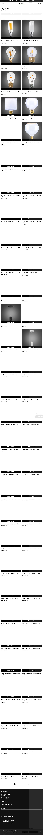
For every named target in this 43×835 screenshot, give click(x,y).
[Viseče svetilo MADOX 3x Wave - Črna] (11, 587)
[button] (1, 3)
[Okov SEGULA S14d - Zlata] (11, 765)
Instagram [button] (3, 808)
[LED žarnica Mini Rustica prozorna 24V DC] (11, 80)
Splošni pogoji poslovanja (9, 820)
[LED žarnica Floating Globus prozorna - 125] (11, 131)
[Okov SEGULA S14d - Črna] (32, 740)
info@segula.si (4, 798)
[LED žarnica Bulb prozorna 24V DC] (32, 80)
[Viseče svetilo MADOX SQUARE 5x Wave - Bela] (32, 688)
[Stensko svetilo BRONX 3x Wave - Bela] (32, 487)
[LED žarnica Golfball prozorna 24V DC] (32, 55)
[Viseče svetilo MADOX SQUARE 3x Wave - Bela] (32, 662)
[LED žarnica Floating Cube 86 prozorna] (11, 106)
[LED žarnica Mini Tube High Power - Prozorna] (11, 29)
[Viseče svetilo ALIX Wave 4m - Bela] (32, 388)
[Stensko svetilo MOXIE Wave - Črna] (11, 438)
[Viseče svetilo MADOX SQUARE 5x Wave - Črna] (11, 688)
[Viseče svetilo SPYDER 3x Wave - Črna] (11, 512)
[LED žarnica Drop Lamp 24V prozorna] (11, 55)
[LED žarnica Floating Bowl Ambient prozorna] (32, 261)
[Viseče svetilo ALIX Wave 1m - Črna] (11, 313)
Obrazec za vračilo (7, 821)
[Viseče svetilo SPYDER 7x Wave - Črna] (11, 562)
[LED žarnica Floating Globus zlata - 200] (32, 236)
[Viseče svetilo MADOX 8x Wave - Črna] (32, 612)
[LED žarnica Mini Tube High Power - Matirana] (32, 29)
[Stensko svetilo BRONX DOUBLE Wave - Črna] (11, 287)
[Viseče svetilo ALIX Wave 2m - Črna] (11, 338)
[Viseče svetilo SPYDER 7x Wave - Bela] (32, 562)
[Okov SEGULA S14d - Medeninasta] (32, 765)
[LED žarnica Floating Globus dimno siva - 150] (11, 184)
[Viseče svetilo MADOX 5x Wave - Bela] (32, 637)
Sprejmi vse (25, 832)
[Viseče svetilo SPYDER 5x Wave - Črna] (11, 537)
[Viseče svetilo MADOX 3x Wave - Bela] (32, 587)
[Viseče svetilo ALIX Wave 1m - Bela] (32, 313)
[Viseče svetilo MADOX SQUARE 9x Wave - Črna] (11, 714)
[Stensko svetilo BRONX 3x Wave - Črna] (11, 487)
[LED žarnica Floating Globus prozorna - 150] (32, 131)
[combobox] (32, 14)
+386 (5, 797)
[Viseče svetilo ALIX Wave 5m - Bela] (32, 413)
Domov (2, 10)
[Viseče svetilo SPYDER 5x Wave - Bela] (32, 537)
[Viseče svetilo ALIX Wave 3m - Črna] (11, 363)
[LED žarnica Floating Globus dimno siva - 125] (32, 157)
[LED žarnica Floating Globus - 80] (32, 106)
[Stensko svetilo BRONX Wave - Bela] (32, 463)
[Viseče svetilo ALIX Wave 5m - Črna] (11, 413)
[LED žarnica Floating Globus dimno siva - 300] (32, 210)
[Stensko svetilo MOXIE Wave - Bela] (32, 438)
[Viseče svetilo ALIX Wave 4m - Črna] (11, 388)
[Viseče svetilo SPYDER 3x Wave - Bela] (32, 512)
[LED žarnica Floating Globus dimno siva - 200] (32, 184)
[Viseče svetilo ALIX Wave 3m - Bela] (32, 363)
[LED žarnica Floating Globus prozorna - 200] (11, 157)
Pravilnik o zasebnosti (8, 823)
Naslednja (27, 784)
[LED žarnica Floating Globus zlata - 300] (11, 261)
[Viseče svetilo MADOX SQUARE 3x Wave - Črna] (11, 662)
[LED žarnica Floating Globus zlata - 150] (11, 210)
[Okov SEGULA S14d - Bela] (11, 740)
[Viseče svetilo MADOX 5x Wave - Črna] (11, 612)
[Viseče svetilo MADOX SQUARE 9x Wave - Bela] (32, 714)
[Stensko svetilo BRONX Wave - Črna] (11, 463)
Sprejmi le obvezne (34, 832)
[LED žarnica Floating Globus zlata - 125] (11, 236)
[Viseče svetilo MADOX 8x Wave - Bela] (11, 637)
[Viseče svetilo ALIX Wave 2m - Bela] (32, 338)
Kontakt (4, 819)
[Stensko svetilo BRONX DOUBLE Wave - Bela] (32, 287)
